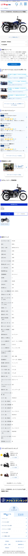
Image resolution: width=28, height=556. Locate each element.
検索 (16, 5)
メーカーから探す (5, 522)
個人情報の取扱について (21, 541)
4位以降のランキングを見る (14, 483)
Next (26, 167)
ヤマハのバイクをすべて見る (14, 174)
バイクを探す (14, 457)
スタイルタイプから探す (7, 525)
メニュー (25, 5)
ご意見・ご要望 (7, 544)
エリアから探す (5, 532)
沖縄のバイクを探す (7, 514)
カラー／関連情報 (21, 213)
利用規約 (7, 541)
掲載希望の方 (21, 544)
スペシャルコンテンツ (20, 514)
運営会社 (7, 547)
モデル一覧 (7, 213)
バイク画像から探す (6, 536)
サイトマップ (21, 547)
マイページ (21, 5)
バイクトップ (4, 518)
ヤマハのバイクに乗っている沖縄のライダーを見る (14, 104)
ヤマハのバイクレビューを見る (14, 155)
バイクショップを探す (6, 529)
